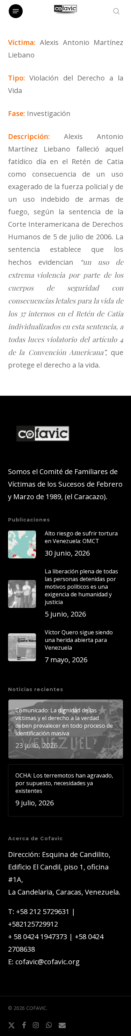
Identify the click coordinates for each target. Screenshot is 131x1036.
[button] (16, 11)
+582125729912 (33, 924)
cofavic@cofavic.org (47, 961)
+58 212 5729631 (43, 911)
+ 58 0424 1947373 (37, 936)
